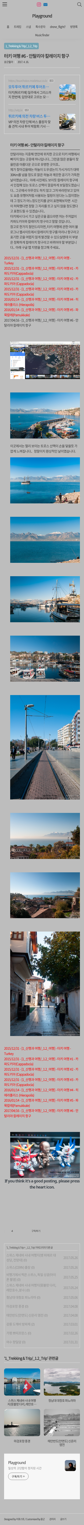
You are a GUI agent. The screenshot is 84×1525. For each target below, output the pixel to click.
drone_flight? (57, 27)
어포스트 (20, 1519)
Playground (42, 16)
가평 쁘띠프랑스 (16, 1332)
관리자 (52, 1519)
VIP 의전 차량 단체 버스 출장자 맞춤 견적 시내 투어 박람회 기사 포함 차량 (29, 123)
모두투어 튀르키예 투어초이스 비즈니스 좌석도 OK (28, 86)
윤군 (43, 1519)
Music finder (42, 35)
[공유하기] (16, 1231)
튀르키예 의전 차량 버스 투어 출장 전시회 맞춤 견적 (29, 116)
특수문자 (40, 27)
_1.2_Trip (30, 1247)
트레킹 (17, 27)
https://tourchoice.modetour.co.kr (27, 80)
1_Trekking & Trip (15, 1247)
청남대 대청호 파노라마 (21, 1297)
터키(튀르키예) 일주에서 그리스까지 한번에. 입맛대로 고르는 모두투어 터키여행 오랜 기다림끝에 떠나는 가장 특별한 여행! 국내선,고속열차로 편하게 (29, 94)
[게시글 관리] (21, 1231)
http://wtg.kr (15, 110)
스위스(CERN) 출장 (18, 1267)
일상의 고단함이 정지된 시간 (25, 1468)
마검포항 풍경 (15, 1306)
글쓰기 (63, 1519)
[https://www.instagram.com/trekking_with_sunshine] (39, 4)
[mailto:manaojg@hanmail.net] (45, 4)
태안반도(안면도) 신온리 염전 (24, 1315)
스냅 (28, 27)
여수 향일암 (13, 1341)
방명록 (73, 27)
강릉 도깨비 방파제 (18, 1324)
